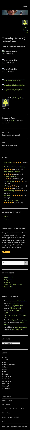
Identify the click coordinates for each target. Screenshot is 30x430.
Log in (6, 219)
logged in (14, 120)
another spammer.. (20, 327)
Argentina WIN (18, 306)
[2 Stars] (5, 98)
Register (7, 216)
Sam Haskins (8, 195)
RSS (3, 421)
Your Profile (6, 404)
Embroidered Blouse (10, 315)
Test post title (8, 277)
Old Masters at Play (16, 308)
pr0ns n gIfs (8, 162)
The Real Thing (9, 190)
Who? (6, 186)
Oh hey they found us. (11, 176)
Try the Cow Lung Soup (19, 320)
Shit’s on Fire (8, 287)
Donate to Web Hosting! (10, 417)
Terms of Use (6, 396)
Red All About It (9, 181)
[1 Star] (3, 98)
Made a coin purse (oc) (11, 200)
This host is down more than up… (15, 167)
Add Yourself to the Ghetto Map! (13, 409)
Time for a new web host (12, 171)
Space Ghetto (5, 426)
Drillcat (25, 27)
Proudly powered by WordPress (19, 426)
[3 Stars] (7, 98)
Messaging (6, 413)
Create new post (7, 400)
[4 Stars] (9, 98)
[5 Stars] (10, 98)
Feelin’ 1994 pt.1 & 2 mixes (13, 284)
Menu (25, 6)
